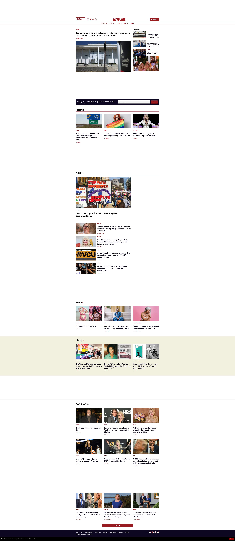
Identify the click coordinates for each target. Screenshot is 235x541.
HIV (105, 323)
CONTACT (77, 532)
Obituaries (135, 130)
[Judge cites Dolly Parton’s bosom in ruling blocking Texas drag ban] (117, 121)
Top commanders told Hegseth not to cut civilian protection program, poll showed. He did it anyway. (152, 55)
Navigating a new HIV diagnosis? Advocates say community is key (116, 327)
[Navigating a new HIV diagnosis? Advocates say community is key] (117, 313)
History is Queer (79, 360)
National (77, 29)
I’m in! (154, 102)
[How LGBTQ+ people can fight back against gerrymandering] (103, 192)
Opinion (132, 23)
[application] (146, 63)
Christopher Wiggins (80, 38)
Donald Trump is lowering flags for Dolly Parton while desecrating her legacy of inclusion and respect (112, 242)
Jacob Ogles (78, 142)
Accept (231, 538)
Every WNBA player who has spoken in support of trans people (88, 460)
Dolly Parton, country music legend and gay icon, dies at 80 (144, 134)
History (126, 23)
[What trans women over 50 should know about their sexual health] (146, 313)
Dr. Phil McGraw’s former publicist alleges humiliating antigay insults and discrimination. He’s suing (146, 461)
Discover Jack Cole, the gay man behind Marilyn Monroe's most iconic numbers (145, 366)
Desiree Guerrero (136, 370)
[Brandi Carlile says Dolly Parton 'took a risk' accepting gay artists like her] (117, 415)
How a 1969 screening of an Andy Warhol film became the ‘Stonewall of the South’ (117, 366)
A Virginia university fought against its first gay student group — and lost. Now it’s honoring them (113, 255)
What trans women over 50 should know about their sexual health (146, 327)
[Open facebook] (88, 19)
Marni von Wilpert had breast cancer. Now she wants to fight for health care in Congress (117, 515)
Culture (77, 455)
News (111, 23)
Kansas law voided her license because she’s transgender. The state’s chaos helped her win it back (87, 136)
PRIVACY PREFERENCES (113, 532)
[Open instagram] (96, 19)
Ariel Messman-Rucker (137, 330)
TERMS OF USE (120, 532)
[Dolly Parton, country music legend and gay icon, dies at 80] (146, 121)
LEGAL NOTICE (127, 532)
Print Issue (78, 210)
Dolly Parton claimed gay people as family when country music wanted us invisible (145, 430)
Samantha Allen (100, 246)
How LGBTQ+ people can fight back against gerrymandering (97, 214)
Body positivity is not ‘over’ (86, 326)
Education (99, 249)
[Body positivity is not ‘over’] (89, 313)
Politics (103, 23)
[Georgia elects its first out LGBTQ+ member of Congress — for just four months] (139, 43)
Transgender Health (137, 323)
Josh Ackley (107, 463)
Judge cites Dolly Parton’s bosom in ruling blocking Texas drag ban (117, 134)
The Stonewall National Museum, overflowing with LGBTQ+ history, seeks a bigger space (89, 366)
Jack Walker (78, 370)
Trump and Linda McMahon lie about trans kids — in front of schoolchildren (144, 515)
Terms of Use (33, 538)
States (77, 130)
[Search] (148, 19)
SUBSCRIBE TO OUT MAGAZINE (79, 19)
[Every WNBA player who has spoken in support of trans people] (89, 446)
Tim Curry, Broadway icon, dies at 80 (89, 429)
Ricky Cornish (136, 138)
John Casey (135, 434)
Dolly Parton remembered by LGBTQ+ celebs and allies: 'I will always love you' (88, 515)
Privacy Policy (24, 538)
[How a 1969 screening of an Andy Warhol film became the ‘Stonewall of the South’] (117, 351)
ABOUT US (82, 532)
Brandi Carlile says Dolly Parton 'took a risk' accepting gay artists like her (116, 430)
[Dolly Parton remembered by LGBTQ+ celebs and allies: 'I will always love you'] (89, 500)
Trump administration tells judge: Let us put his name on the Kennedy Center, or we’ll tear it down (103, 34)
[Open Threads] (93, 19)
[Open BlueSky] (91, 19)
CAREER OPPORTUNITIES (89, 532)
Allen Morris (78, 218)
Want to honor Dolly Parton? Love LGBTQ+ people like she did (117, 460)
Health (118, 23)
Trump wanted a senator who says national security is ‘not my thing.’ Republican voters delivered (114, 228)
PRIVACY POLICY (105, 532)
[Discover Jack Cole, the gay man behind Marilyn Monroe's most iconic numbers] (146, 351)
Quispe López (79, 328)
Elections (149, 40)
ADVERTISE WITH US (98, 532)
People (105, 424)
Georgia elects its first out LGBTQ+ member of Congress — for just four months (153, 45)
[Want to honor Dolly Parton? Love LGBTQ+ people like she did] (117, 446)
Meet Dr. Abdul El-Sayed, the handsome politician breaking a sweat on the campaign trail (112, 268)
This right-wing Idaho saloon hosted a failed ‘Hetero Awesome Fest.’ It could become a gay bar (153, 37)
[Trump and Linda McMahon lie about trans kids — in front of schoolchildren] (146, 500)
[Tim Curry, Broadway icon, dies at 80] (89, 415)
